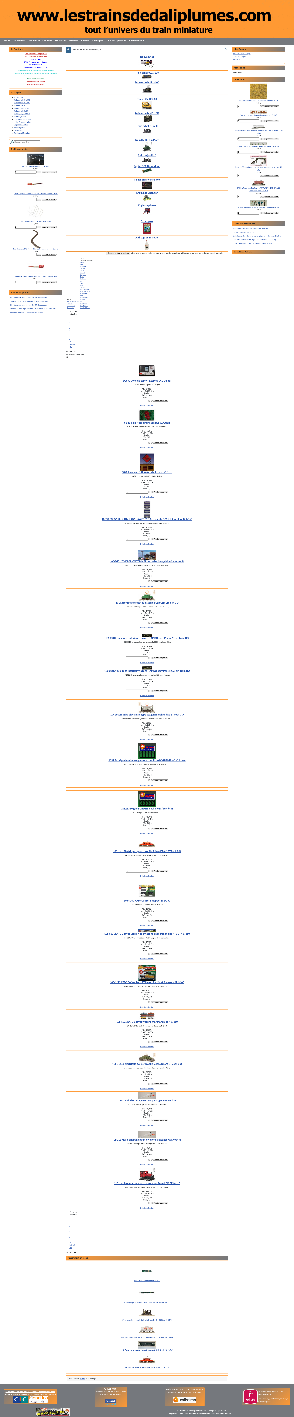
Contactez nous (136, 41)
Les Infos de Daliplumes (40, 41)
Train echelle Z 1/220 (22, 100)
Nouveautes (18, 97)
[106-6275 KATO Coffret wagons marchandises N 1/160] (147, 1016)
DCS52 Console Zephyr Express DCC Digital (147, 380)
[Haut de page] (290, 1412)
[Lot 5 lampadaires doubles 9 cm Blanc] (35, 159)
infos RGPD (237, 59)
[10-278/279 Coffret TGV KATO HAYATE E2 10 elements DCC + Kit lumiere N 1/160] (147, 509)
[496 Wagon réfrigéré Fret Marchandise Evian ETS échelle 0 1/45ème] (147, 1330)
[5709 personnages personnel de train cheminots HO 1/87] (258, 203)
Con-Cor (82, 271)
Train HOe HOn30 (20, 106)
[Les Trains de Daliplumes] (110, 1401)
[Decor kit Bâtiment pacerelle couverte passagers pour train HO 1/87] (258, 161)
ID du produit (70, 308)
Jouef (81, 283)
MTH (81, 295)
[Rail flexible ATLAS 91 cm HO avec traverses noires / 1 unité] (36, 239)
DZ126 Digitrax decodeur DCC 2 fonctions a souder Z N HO (36, 194)
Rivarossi (82, 299)
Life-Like (82, 287)
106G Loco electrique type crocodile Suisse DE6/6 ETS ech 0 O (147, 1064)
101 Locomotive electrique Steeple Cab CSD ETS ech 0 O (147, 603)
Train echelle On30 (21, 111)
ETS (81, 281)
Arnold (82, 262)
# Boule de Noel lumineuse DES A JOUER (147, 423)
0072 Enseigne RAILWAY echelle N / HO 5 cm (147, 472)
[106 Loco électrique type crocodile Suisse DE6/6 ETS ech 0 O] (147, 843)
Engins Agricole (19, 128)
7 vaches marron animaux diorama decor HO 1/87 (258, 115)
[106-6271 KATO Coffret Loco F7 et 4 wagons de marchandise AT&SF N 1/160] (147, 931)
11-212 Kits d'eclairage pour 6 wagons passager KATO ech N (147, 1139)
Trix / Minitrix (84, 306)
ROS (81, 301)
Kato (81, 285)
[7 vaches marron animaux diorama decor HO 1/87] (258, 112)
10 (70, 342)
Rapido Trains (84, 297)
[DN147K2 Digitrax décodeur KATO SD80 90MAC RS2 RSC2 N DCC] (147, 1293)
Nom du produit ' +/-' (73, 301)
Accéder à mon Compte (241, 54)
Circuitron (82, 268)
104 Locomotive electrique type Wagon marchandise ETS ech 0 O (147, 714)
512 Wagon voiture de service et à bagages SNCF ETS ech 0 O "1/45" (147, 1350)
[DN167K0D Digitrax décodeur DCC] (147, 1271)
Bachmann (83, 266)
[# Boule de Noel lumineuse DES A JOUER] (147, 415)
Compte (85, 41)
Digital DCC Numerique (22, 119)
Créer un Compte (239, 57)
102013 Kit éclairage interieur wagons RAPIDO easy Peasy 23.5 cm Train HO (147, 671)
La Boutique (19, 41)
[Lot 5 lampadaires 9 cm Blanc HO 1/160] (35, 211)
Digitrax (82, 277)
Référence (69, 304)
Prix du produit (71, 306)
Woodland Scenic (85, 308)
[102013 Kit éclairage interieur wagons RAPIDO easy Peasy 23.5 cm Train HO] (147, 668)
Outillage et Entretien (22, 133)
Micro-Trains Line (85, 289)
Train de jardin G (20, 117)
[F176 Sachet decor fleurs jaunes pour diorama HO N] (258, 91)
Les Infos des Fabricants (66, 41)
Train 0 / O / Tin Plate (22, 114)
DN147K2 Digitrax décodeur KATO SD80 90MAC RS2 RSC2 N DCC (147, 1303)
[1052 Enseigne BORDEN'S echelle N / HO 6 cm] (147, 799)
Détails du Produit (147, 406)
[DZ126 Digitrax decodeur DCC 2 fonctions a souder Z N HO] (35, 184)
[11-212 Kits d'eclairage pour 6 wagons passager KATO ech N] (147, 1135)
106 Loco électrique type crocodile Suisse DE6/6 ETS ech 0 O (147, 851)
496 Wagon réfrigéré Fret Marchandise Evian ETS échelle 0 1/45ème (147, 1338)
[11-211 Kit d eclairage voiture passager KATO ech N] (147, 1096)
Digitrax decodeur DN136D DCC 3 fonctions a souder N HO (36, 276)
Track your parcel (264, 1402)
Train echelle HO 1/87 (22, 108)
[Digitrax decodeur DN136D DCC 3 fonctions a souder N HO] (35, 266)
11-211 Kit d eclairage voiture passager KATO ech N (147, 1100)
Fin (70, 347)
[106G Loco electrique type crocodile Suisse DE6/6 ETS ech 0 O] (147, 1057)
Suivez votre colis (197, 1390)
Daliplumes (83, 275)
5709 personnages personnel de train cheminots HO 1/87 (258, 207)
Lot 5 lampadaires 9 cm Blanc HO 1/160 (36, 221)
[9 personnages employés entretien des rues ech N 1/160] (258, 144)
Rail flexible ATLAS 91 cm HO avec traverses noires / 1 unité (35, 249)
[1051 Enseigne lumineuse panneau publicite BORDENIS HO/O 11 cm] (147, 751)
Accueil (7, 41)
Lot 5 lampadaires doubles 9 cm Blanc (35, 166)
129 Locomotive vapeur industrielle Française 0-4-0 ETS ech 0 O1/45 (147, 1320)
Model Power (84, 293)
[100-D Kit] (147, 555)
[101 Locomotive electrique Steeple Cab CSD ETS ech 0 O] (147, 595)
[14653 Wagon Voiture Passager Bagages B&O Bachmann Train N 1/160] (258, 127)
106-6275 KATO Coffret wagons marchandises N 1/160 (147, 1022)
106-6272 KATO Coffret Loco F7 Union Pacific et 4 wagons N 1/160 (147, 982)
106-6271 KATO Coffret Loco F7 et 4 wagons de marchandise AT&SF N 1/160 (147, 934)
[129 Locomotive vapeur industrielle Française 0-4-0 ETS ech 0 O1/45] (147, 1312)
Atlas (81, 264)
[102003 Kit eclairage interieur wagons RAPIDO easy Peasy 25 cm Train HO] (147, 635)
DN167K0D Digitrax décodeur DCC (147, 1281)
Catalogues (97, 41)
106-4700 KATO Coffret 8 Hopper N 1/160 (147, 900)
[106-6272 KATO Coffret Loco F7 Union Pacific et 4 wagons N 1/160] (147, 973)
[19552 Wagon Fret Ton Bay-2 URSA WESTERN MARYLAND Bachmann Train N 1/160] (258, 183)
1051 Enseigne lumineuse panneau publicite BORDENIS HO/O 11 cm (147, 760)
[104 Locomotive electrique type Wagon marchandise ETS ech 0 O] (147, 707)
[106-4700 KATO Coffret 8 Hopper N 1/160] (147, 891)
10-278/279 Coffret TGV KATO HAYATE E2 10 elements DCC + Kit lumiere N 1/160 (147, 519)
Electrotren (83, 279)
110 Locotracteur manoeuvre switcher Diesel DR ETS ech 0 (147, 1183)
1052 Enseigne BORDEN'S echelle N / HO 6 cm (147, 808)
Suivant (72, 344)
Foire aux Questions (116, 41)
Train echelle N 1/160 (22, 103)
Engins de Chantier (21, 125)
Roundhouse (83, 304)
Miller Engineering (85, 291)
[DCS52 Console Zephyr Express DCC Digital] (147, 371)
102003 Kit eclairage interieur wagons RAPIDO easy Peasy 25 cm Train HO (147, 638)
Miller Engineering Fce (22, 122)
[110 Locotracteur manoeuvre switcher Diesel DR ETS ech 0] (147, 1175)
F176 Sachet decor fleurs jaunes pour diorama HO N (258, 101)
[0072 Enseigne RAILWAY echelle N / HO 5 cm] (147, 462)
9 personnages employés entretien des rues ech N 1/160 (258, 146)
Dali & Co (82, 273)
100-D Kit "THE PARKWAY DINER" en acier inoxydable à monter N (147, 561)
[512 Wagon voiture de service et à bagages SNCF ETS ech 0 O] (147, 1345)
